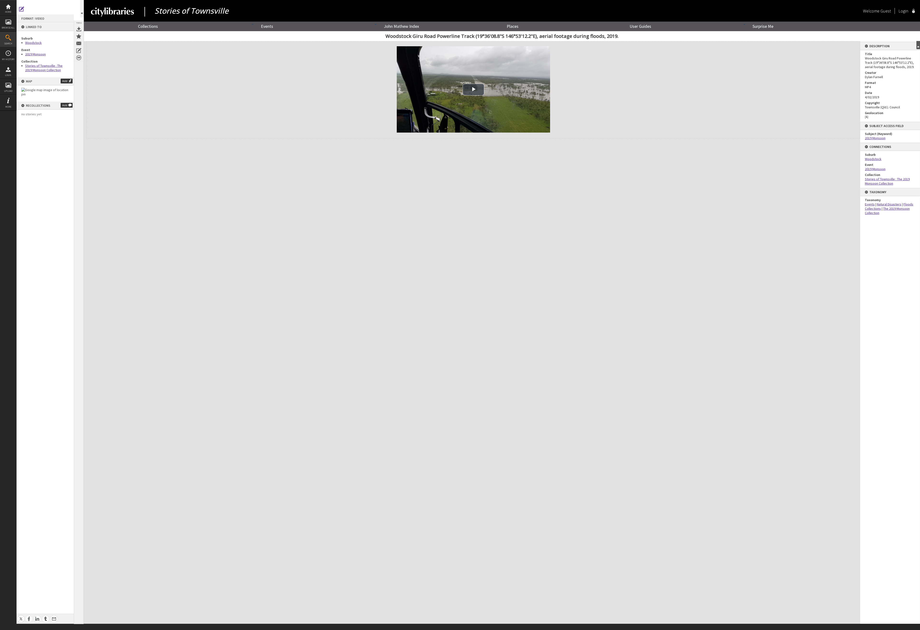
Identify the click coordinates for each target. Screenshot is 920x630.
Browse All (8, 27)
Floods (908, 204)
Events (267, 26)
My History (8, 59)
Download (79, 29)
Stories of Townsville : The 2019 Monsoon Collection (44, 68)
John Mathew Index (401, 26)
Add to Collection (79, 36)
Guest (885, 11)
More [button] (8, 106)
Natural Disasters (889, 204)
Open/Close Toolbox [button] (82, 9)
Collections (148, 26)
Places (512, 26)
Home (8, 11)
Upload (8, 91)
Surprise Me (763, 26)
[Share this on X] (21, 616)
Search (8, 43)
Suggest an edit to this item (21, 9)
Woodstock (33, 43)
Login (8, 75)
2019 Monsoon (35, 54)
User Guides (640, 26)
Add (64, 81)
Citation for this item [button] (79, 57)
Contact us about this (79, 43)
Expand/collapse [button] (918, 45)
